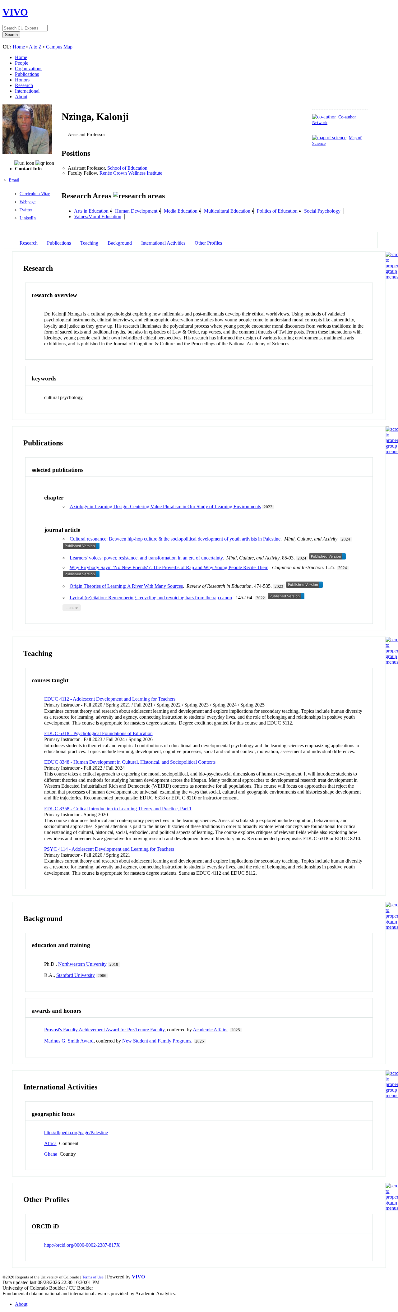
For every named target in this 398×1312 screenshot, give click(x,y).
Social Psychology (322, 211)
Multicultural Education (227, 211)
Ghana (50, 1154)
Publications (27, 74)
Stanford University (75, 975)
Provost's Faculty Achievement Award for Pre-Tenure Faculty (104, 1029)
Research (24, 85)
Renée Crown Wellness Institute (131, 173)
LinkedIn (28, 218)
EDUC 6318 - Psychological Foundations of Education (98, 733)
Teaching (89, 243)
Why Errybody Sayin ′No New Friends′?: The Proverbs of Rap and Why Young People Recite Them (169, 567)
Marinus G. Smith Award (69, 1040)
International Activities (163, 243)
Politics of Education (277, 211)
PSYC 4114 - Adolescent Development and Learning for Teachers (109, 849)
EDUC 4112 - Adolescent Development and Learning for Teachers (109, 699)
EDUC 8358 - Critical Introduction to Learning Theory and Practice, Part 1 (118, 808)
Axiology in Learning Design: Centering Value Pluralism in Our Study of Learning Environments (165, 506)
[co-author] (324, 116)
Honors (22, 79)
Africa (50, 1143)
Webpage (27, 202)
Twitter (26, 210)
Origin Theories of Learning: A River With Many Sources (126, 586)
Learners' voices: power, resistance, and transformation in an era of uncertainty (146, 557)
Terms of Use (93, 1277)
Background (120, 243)
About (21, 96)
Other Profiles (208, 243)
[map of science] (329, 137)
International (27, 91)
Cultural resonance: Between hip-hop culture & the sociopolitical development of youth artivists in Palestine (175, 538)
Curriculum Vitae (35, 193)
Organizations (28, 68)
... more (72, 607)
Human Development (136, 211)
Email (14, 180)
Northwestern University (82, 964)
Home (19, 46)
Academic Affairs (210, 1029)
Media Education (180, 211)
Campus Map (59, 46)
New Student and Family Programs (156, 1040)
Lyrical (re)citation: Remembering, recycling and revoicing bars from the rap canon (151, 597)
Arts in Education (91, 211)
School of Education (127, 168)
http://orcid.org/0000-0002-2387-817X (82, 1245)
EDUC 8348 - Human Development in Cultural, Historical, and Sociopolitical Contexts (129, 762)
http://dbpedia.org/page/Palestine (76, 1132)
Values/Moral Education (97, 216)
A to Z (35, 46)
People (21, 63)
